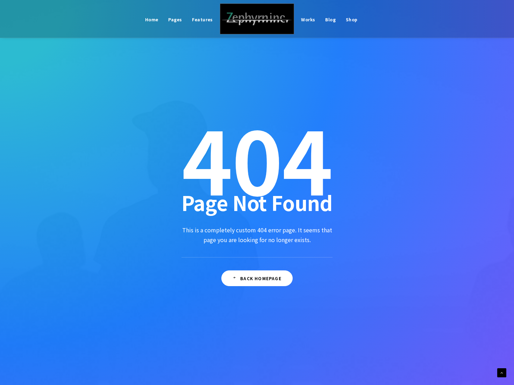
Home (151, 19)
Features (202, 19)
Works (308, 19)
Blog (330, 19)
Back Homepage (260, 278)
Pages (175, 19)
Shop (352, 19)
